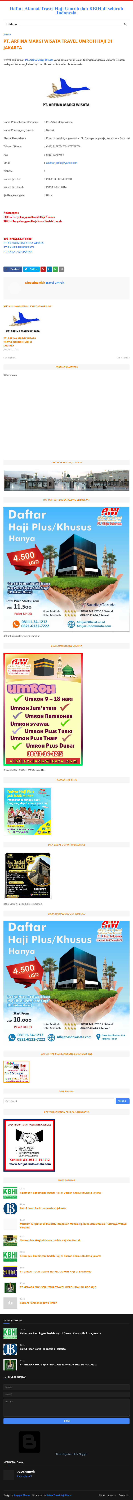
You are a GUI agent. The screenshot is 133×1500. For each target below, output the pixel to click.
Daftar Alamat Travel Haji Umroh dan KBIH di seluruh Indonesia (66, 10)
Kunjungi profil (24, 1476)
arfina (7, 34)
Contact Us (124, 1495)
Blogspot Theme (22, 1495)
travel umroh (54, 283)
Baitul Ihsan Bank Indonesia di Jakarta (43, 1208)
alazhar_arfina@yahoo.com (61, 162)
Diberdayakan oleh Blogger (71, 1454)
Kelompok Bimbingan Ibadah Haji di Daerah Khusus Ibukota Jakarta (60, 1192)
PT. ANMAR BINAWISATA (19, 247)
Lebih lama (122, 357)
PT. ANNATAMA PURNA (17, 251)
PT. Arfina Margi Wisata (39, 59)
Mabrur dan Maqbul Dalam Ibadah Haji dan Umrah (50, 1240)
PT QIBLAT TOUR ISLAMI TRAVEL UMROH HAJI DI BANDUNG (55, 1271)
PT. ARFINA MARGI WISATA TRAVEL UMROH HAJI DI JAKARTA (19, 342)
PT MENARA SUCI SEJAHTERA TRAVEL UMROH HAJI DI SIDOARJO (58, 1287)
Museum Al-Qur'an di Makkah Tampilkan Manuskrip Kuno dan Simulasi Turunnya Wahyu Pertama (73, 1225)
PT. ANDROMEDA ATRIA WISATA (23, 243)
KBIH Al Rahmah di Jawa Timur (38, 1302)
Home (102, 1495)
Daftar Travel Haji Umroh (59, 1495)
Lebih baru (10, 357)
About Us (112, 1495)
